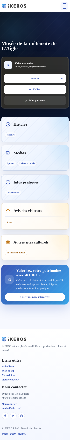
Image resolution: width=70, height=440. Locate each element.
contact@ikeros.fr (12, 408)
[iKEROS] (21, 6)
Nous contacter (10, 379)
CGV (13, 434)
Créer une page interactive (35, 297)
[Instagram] (21, 416)
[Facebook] (5, 416)
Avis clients (8, 366)
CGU (5, 434)
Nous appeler (9, 404)
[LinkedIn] (13, 416)
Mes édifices (8, 375)
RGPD (22, 434)
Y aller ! (37, 89)
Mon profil (8, 370)
